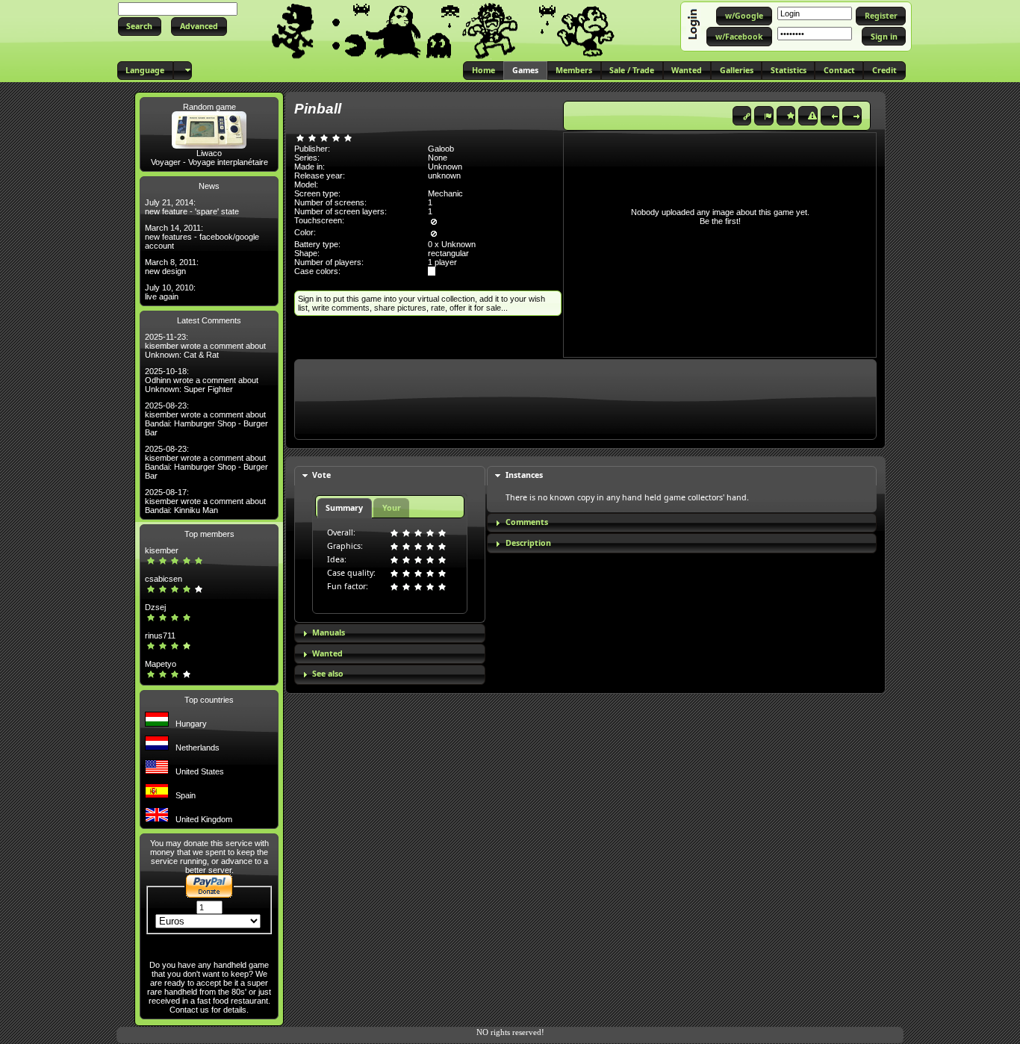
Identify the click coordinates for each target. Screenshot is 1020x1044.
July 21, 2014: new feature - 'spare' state (192, 207)
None (437, 157)
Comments (527, 522)
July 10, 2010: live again (170, 292)
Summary (344, 508)
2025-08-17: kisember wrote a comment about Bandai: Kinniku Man (205, 501)
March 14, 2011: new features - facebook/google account (202, 236)
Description (528, 543)
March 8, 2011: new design (172, 267)
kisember (161, 550)
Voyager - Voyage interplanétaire (209, 162)
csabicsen (163, 578)
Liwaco (209, 153)
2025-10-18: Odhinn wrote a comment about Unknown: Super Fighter (201, 380)
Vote (321, 475)
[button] (139, 26)
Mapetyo (160, 663)
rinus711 (160, 635)
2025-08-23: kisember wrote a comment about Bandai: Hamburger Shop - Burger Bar (206, 419)
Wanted (327, 653)
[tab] (389, 476)
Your (391, 508)
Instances (524, 475)
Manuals (328, 632)
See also (327, 673)
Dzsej (155, 607)
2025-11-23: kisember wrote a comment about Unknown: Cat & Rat (205, 345)
